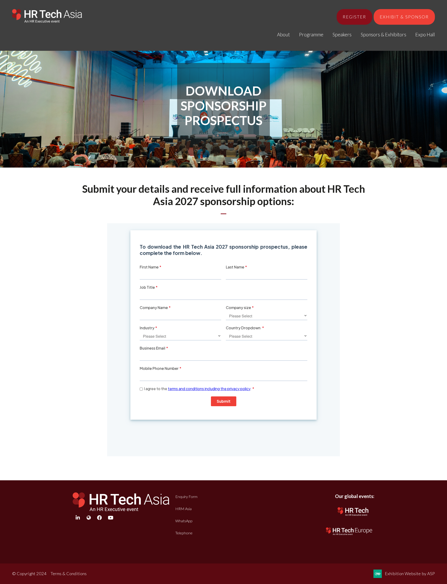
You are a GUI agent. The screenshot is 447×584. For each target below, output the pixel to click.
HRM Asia (183, 508)
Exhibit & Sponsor (404, 16)
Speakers (342, 34)
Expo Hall (425, 34)
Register (354, 16)
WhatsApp (184, 521)
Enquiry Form (186, 496)
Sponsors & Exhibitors (383, 34)
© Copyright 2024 (29, 573)
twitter (89, 518)
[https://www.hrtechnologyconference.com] (353, 516)
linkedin (78, 518)
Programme (311, 34)
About (283, 34)
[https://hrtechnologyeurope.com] (349, 535)
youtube (110, 518)
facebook (100, 518)
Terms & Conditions (69, 573)
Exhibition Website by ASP (410, 573)
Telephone (184, 533)
